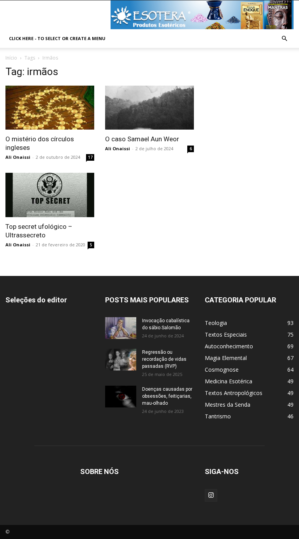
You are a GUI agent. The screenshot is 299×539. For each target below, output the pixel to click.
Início (11, 57)
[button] (284, 38)
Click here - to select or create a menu (57, 38)
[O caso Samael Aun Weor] (149, 108)
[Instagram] (211, 495)
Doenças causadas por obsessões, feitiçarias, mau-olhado (167, 396)
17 (90, 157)
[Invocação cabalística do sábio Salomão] (120, 328)
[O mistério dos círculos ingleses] (49, 108)
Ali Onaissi (17, 157)
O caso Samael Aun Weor (142, 139)
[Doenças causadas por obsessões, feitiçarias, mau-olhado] (120, 396)
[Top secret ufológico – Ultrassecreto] (49, 195)
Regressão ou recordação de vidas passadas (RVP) (164, 359)
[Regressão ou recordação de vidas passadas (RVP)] (120, 359)
